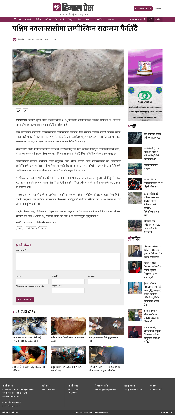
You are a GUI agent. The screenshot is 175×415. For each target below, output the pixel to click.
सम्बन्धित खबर (24, 311)
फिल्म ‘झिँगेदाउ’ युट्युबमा (151, 167)
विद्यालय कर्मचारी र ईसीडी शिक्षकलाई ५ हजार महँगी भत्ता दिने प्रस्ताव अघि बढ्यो (153, 251)
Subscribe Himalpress (143, 8)
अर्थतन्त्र (48, 19)
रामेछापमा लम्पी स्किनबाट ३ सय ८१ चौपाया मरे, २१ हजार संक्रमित (104, 369)
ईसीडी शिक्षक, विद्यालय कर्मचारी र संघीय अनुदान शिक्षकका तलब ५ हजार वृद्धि (152, 270)
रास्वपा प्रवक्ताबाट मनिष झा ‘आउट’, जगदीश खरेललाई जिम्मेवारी (152, 316)
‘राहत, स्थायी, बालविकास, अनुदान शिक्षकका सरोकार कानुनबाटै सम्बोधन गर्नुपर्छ (152, 335)
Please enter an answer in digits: (30, 286)
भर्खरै (150, 19)
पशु (19, 228)
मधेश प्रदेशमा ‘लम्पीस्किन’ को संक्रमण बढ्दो (67, 339)
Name (19, 276)
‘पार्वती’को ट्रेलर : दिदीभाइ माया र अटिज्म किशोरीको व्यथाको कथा (152, 154)
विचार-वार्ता (59, 19)
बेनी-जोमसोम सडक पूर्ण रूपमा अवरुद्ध (152, 136)
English (158, 19)
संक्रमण (43, 228)
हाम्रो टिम (5, 412)
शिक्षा (80, 19)
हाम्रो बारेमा (14, 412)
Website (91, 276)
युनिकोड (159, 8)
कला (87, 19)
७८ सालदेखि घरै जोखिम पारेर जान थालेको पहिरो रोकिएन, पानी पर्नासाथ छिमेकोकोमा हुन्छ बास (151, 204)
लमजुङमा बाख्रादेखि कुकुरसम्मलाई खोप (104, 339)
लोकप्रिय (134, 239)
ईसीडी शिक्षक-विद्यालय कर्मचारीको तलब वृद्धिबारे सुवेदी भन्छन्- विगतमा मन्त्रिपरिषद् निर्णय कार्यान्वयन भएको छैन (153, 294)
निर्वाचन (38, 19)
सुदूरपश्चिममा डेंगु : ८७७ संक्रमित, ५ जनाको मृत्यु (66, 369)
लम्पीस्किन (30, 228)
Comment (21, 250)
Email (55, 276)
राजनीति (28, 19)
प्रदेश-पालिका (98, 19)
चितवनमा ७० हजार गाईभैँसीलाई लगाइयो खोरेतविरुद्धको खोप (26, 339)
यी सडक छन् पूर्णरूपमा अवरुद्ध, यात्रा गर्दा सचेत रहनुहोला (152, 226)
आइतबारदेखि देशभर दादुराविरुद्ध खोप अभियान (29, 369)
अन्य (109, 19)
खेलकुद (71, 19)
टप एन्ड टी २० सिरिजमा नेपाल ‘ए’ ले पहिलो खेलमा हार (153, 183)
